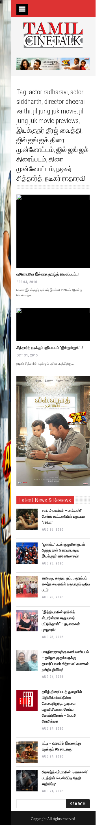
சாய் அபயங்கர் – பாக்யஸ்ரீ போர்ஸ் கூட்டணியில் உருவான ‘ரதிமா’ (63, 516)
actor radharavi (48, 92)
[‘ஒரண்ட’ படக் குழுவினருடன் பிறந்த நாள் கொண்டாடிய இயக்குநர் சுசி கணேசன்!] (27, 553)
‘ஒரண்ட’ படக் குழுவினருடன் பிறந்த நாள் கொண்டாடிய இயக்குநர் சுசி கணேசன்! (63, 550)
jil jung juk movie (55, 111)
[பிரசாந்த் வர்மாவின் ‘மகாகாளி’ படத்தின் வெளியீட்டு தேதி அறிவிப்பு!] (27, 780)
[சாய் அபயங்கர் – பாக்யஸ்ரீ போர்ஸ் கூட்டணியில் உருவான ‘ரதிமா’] (27, 519)
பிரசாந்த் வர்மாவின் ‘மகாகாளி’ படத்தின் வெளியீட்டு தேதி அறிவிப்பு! (65, 778)
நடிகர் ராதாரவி (65, 178)
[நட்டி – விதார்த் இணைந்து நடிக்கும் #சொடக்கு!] (27, 752)
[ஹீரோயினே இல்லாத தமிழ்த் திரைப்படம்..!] (53, 231)
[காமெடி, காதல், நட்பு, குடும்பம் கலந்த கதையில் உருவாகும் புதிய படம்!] (27, 587)
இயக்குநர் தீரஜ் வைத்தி (48, 130)
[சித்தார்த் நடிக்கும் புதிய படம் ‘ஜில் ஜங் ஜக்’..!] (53, 324)
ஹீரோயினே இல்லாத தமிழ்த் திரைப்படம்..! (47, 274)
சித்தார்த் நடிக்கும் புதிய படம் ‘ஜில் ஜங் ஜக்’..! (49, 347)
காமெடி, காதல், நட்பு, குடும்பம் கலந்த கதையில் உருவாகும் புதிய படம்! (66, 584)
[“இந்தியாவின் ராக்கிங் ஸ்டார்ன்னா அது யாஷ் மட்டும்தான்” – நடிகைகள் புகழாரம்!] (27, 620)
